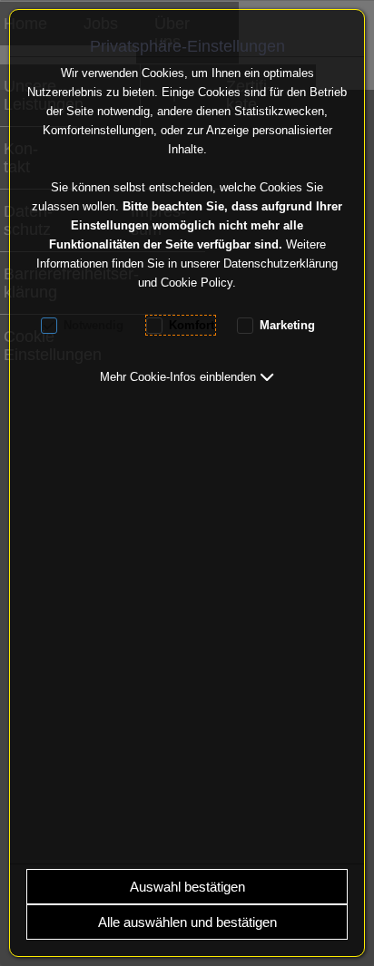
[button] (187, 377)
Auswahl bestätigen (187, 886)
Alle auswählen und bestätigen (187, 922)
